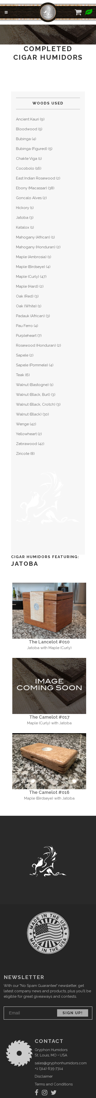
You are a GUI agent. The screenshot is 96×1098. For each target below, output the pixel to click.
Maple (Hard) (27, 286)
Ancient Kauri (27, 119)
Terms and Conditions (54, 1084)
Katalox (22, 227)
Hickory (22, 208)
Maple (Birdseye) (30, 267)
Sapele (22, 355)
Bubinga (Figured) (31, 149)
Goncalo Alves (29, 198)
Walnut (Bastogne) (32, 385)
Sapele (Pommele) (32, 365)
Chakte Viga (26, 158)
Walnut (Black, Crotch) (35, 404)
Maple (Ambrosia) (31, 257)
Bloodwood (26, 129)
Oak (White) (26, 306)
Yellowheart (26, 434)
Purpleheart (26, 335)
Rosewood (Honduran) (36, 345)
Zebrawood (26, 444)
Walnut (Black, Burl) (33, 394)
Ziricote (22, 453)
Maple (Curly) (27, 276)
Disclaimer (44, 1076)
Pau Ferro (24, 326)
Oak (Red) (24, 296)
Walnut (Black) (29, 414)
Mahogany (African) (33, 237)
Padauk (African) (30, 316)
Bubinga (23, 139)
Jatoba (22, 217)
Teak (20, 375)
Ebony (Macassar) (31, 188)
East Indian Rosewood (35, 178)
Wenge (22, 424)
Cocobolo (25, 168)
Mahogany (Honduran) (35, 247)
